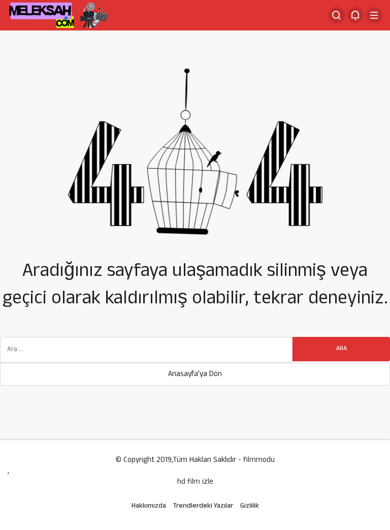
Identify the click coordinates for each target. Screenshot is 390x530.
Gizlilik (249, 506)
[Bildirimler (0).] (355, 15)
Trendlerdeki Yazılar (203, 506)
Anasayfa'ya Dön (195, 374)
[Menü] (374, 15)
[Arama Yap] (337, 15)
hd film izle (195, 482)
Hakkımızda (149, 506)
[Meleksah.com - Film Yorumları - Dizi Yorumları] (58, 16)
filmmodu (259, 460)
